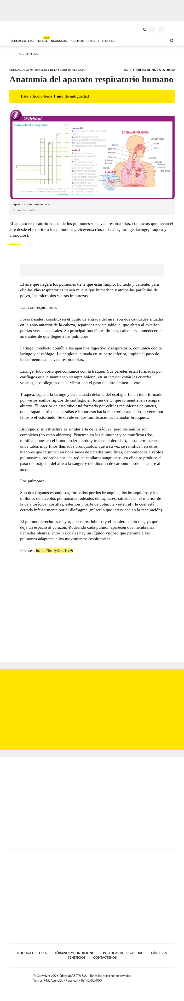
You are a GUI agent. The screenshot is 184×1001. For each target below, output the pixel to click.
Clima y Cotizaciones (137, 29)
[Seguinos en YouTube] (168, 977)
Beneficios (77, 957)
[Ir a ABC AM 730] (138, 40)
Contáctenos (105, 957)
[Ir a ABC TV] (125, 40)
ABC (18, 28)
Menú (172, 29)
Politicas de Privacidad (123, 953)
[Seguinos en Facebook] (158, 977)
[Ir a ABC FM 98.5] (157, 40)
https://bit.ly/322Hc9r (54, 550)
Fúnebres (159, 953)
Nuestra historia (32, 953)
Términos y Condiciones (74, 953)
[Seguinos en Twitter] (163, 977)
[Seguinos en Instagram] (173, 977)
